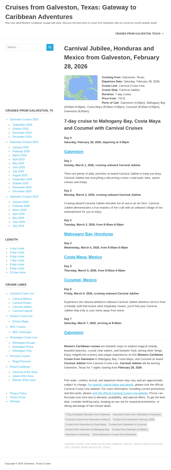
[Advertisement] (29, 79)
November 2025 (22, 187)
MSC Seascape (22, 332)
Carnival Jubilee (122, 444)
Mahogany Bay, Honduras (88, 234)
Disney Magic (21, 321)
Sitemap (15, 401)
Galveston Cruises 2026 (24, 196)
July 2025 (18, 171)
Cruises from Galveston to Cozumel (127, 424)
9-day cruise (17, 268)
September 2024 (22, 124)
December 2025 (22, 191)
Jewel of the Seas (23, 376)
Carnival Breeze (22, 298)
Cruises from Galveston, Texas (137, 33)
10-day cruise (18, 272)
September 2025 (22, 179)
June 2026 (19, 222)
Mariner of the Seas (24, 380)
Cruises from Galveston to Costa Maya (85, 424)
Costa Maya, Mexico (83, 257)
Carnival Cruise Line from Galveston (88, 444)
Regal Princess (22, 361)
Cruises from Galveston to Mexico (130, 429)
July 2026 (18, 226)
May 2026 (18, 218)
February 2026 (21, 206)
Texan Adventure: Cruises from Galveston (114, 434)
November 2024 (22, 132)
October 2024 (21, 128)
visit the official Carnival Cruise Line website (120, 393)
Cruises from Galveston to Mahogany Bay (87, 429)
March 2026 (20, 210)
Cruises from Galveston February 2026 (133, 419)
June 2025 (19, 167)
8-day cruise (17, 264)
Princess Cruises (20, 356)
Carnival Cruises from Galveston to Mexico (87, 419)
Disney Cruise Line (21, 316)
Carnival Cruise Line (22, 293)
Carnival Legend (22, 310)
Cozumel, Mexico (80, 280)
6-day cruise (17, 256)
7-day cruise (17, 260)
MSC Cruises (18, 326)
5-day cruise (17, 252)
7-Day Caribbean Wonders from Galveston (87, 414)
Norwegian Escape (24, 342)
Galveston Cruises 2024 (24, 119)
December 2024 (22, 136)
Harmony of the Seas (25, 372)
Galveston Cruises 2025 (24, 142)
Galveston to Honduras (77, 434)
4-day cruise (17, 248)
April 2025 (19, 159)
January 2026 (21, 202)
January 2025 (21, 147)
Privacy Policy (18, 393)
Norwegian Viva (22, 350)
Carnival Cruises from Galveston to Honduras (137, 414)
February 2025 (21, 151)
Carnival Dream (22, 302)
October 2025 (21, 183)
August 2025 (20, 175)
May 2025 (18, 163)
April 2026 (19, 214)
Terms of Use (17, 397)
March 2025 (20, 155)
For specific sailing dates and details (110, 384)
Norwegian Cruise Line (23, 337)
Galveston (73, 151)
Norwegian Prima (23, 346)
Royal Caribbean (20, 366)
